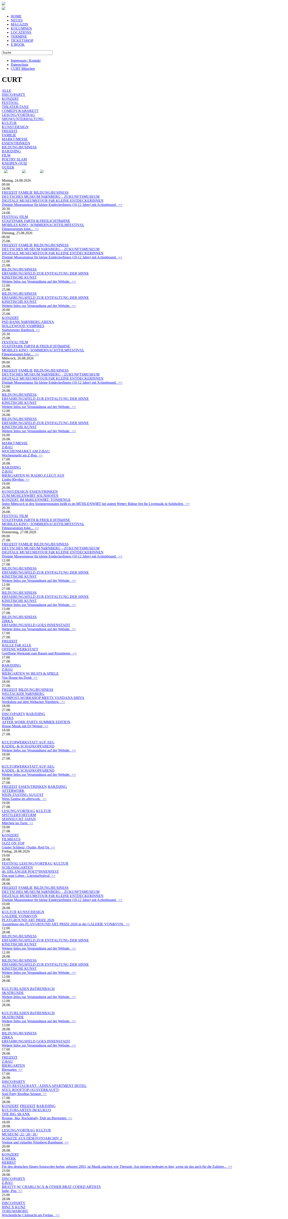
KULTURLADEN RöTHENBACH (28, 989)
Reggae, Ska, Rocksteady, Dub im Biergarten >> (37, 1118)
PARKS (8, 718)
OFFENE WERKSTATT (20, 649)
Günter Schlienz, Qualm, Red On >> (28, 847)
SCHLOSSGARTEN (17, 867)
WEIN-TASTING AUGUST (23, 795)
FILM (6, 155)
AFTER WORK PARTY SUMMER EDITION (36, 722)
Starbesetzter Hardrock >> (21, 330)
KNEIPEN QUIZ (14, 163)
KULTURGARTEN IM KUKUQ (26, 1110)
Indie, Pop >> (12, 1191)
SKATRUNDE (13, 993)
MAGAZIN (19, 24)
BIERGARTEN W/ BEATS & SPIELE (30, 673)
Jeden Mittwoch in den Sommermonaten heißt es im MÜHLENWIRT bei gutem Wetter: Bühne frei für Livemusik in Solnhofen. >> (96, 504)
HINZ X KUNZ (13, 1207)
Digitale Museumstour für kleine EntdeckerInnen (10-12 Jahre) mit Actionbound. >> (62, 205)
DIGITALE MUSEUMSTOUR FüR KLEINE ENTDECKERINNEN (53, 201)
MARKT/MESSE (15, 139)
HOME (16, 16)
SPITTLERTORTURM (19, 815)
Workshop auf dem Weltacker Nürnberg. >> (33, 702)
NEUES (17, 20)
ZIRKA (7, 621)
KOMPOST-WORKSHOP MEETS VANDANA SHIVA (43, 698)
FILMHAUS (11, 839)
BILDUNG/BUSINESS (19, 147)
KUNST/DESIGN (15, 127)
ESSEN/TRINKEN (16, 143)
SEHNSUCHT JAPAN (19, 819)
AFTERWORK (13, 791)
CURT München (23, 69)
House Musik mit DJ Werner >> (25, 726)
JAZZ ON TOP (13, 843)
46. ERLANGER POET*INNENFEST (30, 871)
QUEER (8, 167)
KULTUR (9, 123)
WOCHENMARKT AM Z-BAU (26, 451)
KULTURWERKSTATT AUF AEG (28, 742)
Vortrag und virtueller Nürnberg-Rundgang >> (35, 1142)
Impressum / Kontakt (25, 60)
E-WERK (9, 1158)
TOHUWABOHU (15, 1211)
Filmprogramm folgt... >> (20, 229)
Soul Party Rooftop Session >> (24, 1094)
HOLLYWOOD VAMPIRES (23, 326)
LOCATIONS (21, 32)
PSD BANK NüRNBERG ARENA (28, 322)
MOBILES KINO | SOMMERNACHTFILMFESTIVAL (43, 225)
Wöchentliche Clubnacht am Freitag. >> (31, 1215)
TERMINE (19, 36)
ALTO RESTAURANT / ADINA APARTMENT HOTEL (44, 1086)
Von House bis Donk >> (20, 677)
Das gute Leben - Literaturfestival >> (28, 875)
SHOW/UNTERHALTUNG (23, 119)
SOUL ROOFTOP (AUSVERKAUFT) (30, 1090)
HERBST (9, 1162)
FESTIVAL (10, 103)
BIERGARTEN (13, 1065)
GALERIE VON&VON (19, 916)
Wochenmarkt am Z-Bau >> (22, 455)
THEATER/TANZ (15, 107)
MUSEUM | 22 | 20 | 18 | (20, 1134)
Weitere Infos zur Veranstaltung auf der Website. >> (39, 281)
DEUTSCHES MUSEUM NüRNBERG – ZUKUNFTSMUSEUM (50, 196)
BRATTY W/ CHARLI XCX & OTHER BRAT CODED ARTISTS (51, 1187)
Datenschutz (19, 64)
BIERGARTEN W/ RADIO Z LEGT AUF (33, 475)
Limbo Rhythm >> (15, 479)
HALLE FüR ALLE (16, 645)
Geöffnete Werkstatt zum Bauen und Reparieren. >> (39, 653)
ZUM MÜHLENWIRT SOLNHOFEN (30, 496)
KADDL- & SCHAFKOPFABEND (28, 746)
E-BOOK (18, 44)
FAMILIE (9, 135)
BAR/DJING (11, 151)
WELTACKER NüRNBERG (23, 694)
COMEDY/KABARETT (20, 111)
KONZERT (10, 99)
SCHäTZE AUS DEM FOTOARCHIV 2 (32, 1138)
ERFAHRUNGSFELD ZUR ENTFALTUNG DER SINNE (45, 273)
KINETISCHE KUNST (19, 277)
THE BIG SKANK (16, 1114)
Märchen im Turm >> (17, 823)
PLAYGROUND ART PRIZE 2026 (28, 920)
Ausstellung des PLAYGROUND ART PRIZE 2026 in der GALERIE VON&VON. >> (66, 924)
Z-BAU (7, 447)
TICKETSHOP (22, 40)
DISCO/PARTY (13, 95)
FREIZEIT (10, 131)
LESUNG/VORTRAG (18, 115)
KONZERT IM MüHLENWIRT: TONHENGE (36, 500)
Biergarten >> (12, 1069)
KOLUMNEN (21, 28)
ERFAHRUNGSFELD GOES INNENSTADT (36, 625)
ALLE (6, 91)
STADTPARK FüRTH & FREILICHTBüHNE (36, 221)
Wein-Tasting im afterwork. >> (24, 799)
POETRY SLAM (14, 159)
